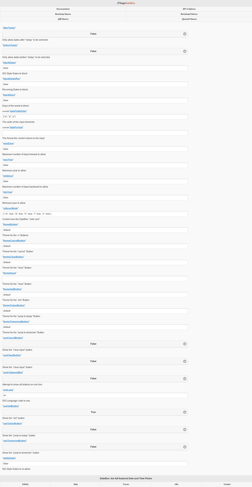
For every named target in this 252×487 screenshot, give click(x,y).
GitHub (25, 484)
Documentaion (63, 9)
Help (76, 484)
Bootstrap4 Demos (189, 14)
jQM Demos (63, 19)
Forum (126, 484)
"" (9, 28)
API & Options (189, 9)
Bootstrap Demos (63, 14)
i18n (176, 484)
